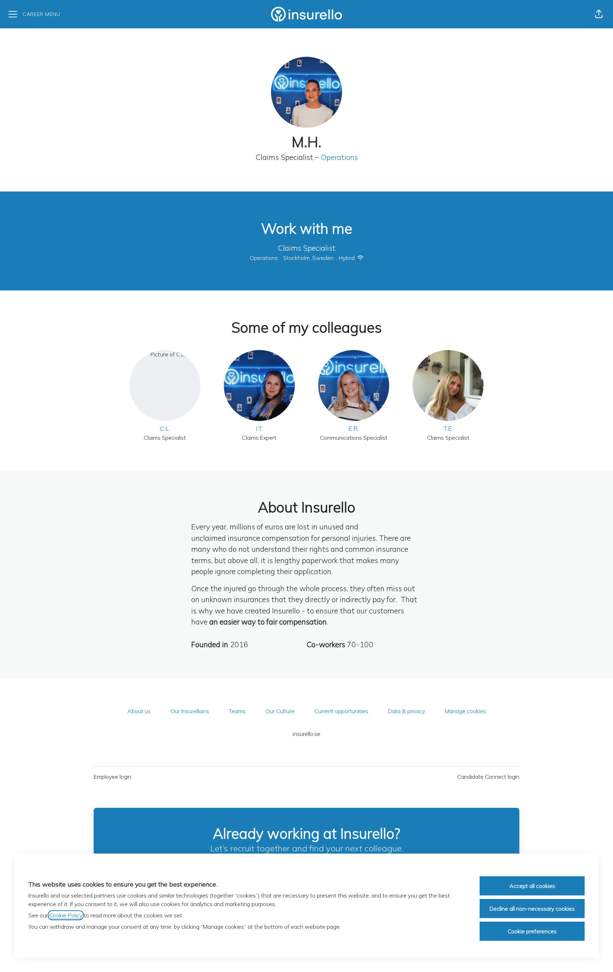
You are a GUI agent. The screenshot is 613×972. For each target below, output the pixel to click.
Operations (339, 157)
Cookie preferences (532, 931)
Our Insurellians (190, 711)
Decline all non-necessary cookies (532, 908)
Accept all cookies (532, 885)
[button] (599, 14)
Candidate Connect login (488, 776)
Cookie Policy (65, 915)
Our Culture (279, 711)
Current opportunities (341, 711)
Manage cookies (465, 711)
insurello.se (306, 733)
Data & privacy (406, 711)
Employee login (112, 776)
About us (139, 711)
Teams (237, 711)
